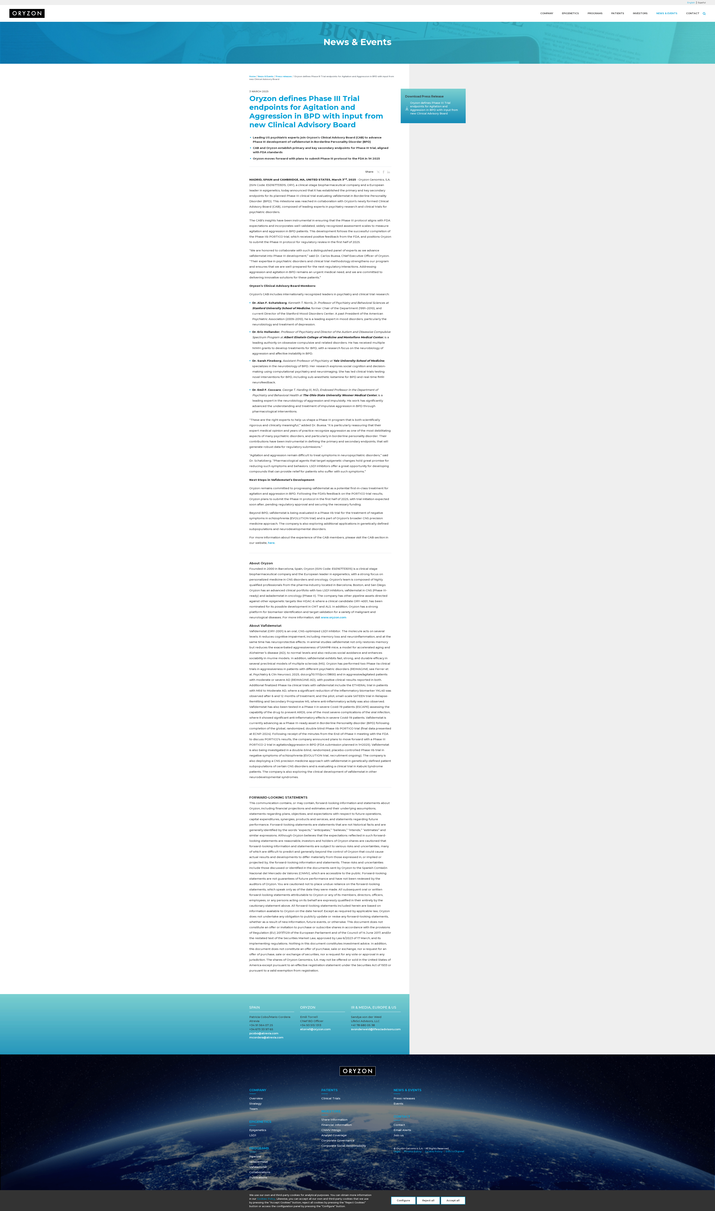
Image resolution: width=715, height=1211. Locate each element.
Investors (640, 13)
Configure (403, 1200)
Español (702, 2)
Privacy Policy (413, 1151)
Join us (399, 1135)
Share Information (334, 1119)
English (691, 2)
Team (253, 1109)
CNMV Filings (331, 1130)
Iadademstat (258, 1161)
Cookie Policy (433, 1151)
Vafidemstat (258, 1167)
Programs (595, 13)
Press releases (284, 76)
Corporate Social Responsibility (343, 1145)
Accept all (453, 1200)
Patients (617, 13)
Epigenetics (570, 13)
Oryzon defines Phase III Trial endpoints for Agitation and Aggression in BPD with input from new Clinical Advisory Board (434, 108)
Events (398, 1103)
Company (546, 13)
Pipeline (255, 1156)
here (271, 543)
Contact (692, 13)
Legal (397, 1151)
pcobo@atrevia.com (263, 1033)
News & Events (666, 13)
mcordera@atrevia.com (266, 1037)
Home (252, 76)
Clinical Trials (330, 1098)
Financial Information (336, 1125)
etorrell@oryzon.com (315, 1029)
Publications (258, 1177)
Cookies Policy (266, 1198)
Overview (256, 1098)
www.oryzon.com (333, 617)
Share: (369, 171)
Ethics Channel (455, 1151)
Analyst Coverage (334, 1135)
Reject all (428, 1200)
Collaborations (259, 1172)
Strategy (255, 1103)
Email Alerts (402, 1130)
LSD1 (252, 1135)
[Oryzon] (27, 13)
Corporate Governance (338, 1140)
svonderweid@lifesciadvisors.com (376, 1029)
